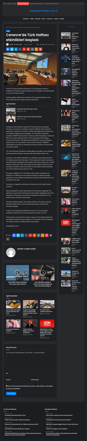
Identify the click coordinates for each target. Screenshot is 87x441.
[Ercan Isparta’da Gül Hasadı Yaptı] (66, 251)
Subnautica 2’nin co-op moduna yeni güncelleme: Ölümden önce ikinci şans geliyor (76, 159)
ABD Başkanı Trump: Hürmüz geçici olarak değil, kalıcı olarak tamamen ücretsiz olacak (46, 332)
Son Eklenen (71, 27)
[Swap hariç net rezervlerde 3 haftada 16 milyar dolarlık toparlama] (66, 128)
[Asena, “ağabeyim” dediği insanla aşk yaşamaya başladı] (66, 260)
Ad (7, 373)
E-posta (8, 379)
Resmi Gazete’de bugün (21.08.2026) (76, 101)
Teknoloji (50, 18)
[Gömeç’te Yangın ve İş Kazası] (66, 273)
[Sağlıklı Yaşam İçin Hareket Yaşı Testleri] (66, 241)
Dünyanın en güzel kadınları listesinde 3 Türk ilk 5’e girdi (75, 115)
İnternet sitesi (35, 379)
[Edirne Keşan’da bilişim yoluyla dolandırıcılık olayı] (13, 304)
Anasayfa (26, 18)
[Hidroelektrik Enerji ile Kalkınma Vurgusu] (66, 71)
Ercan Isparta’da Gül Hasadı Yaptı (76, 250)
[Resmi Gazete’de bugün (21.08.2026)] (66, 101)
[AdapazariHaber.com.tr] (43, 11)
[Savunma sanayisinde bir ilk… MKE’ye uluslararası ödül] (66, 58)
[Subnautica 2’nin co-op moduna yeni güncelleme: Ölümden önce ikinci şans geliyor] (66, 156)
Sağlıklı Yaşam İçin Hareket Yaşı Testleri (76, 240)
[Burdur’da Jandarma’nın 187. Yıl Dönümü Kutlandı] (66, 283)
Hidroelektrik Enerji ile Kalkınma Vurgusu (76, 71)
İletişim (61, 18)
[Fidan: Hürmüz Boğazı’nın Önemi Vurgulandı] (30, 323)
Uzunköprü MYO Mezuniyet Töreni (27, 109)
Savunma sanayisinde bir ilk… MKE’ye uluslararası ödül (44, 3)
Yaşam (56, 18)
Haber (32, 18)
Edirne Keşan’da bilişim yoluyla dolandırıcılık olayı (13, 311)
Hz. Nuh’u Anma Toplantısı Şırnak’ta (46, 310)
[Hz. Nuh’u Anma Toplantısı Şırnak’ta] (47, 304)
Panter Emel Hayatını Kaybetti (12, 330)
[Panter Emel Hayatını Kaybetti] (13, 323)
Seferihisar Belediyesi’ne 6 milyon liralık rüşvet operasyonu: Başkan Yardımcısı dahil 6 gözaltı (76, 87)
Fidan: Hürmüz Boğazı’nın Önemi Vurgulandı (28, 330)
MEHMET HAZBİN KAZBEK (15, 44)
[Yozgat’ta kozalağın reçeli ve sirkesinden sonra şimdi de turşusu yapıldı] (30, 304)
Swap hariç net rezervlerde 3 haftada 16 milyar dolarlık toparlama (76, 130)
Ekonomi (37, 18)
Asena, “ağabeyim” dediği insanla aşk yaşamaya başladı (76, 261)
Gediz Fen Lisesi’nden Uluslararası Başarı (29, 117)
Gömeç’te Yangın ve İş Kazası (75, 273)
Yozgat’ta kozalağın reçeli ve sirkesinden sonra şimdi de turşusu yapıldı (30, 312)
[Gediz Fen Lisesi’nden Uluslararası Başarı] (10, 119)
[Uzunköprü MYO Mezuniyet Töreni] (10, 111)
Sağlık (43, 18)
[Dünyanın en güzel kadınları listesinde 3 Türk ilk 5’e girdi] (66, 113)
